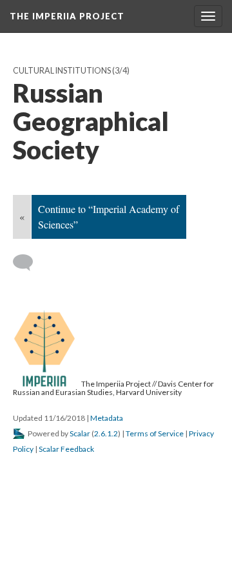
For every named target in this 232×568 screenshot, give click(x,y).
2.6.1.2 (106, 433)
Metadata (106, 418)
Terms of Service (155, 433)
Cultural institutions (62, 71)
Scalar (80, 433)
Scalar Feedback (66, 449)
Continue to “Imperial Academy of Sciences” (108, 216)
